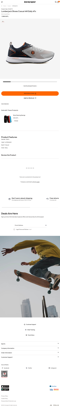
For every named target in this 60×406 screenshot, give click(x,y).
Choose (16, 121)
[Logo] (30, 2)
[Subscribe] (45, 225)
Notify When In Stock (29, 93)
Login (38, 182)
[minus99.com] (51, 405)
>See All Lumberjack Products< (30, 86)
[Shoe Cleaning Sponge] (7, 119)
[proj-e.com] (56, 405)
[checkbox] (14, 229)
